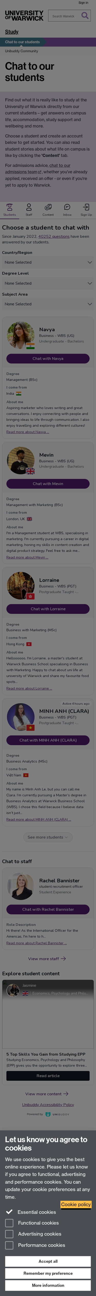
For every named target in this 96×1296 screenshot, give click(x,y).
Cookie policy (76, 1204)
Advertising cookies (39, 1234)
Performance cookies (41, 1245)
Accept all (48, 1261)
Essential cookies (36, 1212)
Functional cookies (38, 1223)
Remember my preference (48, 1273)
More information (48, 1285)
